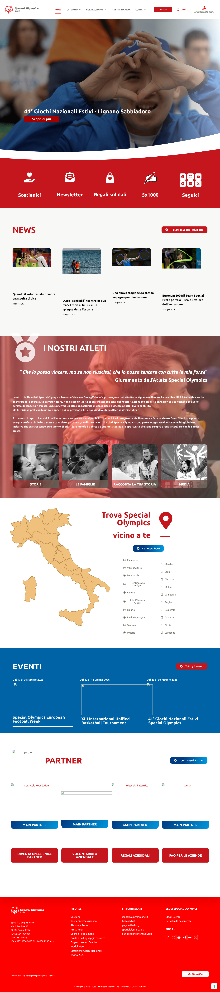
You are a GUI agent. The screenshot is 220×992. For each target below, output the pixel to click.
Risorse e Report (80, 925)
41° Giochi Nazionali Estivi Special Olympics (173, 721)
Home (58, 10)
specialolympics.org (133, 929)
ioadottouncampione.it (135, 916)
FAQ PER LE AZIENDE (185, 855)
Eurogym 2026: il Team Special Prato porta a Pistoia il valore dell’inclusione (183, 300)
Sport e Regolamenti (82, 933)
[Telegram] (183, 183)
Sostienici (29, 195)
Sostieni (75, 916)
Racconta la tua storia (135, 484)
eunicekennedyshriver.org (137, 933)
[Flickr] (190, 183)
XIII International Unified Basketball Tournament (105, 721)
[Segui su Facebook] (168, 937)
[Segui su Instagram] (174, 937)
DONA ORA (197, 974)
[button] (165, 536)
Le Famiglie (85, 484)
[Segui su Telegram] (184, 937)
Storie (35, 484)
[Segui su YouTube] (179, 937)
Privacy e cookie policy (21, 976)
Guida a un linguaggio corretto (88, 938)
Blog (168, 916)
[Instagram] (190, 176)
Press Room (77, 929)
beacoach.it (128, 921)
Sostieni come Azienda (84, 921)
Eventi (176, 916)
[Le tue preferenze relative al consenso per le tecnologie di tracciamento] (214, 986)
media (184, 484)
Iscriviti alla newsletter (178, 921)
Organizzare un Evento (84, 942)
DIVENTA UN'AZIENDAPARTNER (34, 855)
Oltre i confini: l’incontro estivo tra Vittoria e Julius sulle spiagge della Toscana (84, 305)
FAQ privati (37, 976)
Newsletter (70, 194)
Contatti (140, 10)
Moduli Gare (78, 946)
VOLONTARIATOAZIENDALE (84, 855)
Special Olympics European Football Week (39, 719)
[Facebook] (183, 176)
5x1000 (150, 195)
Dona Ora (163, 10)
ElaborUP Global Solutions (134, 987)
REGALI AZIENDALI (135, 855)
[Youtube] (198, 176)
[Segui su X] (195, 937)
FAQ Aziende (49, 976)
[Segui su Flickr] (190, 937)
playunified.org (130, 925)
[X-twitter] (198, 183)
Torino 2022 (77, 954)
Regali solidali (110, 194)
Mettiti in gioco (121, 10)
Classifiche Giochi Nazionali (86, 950)
